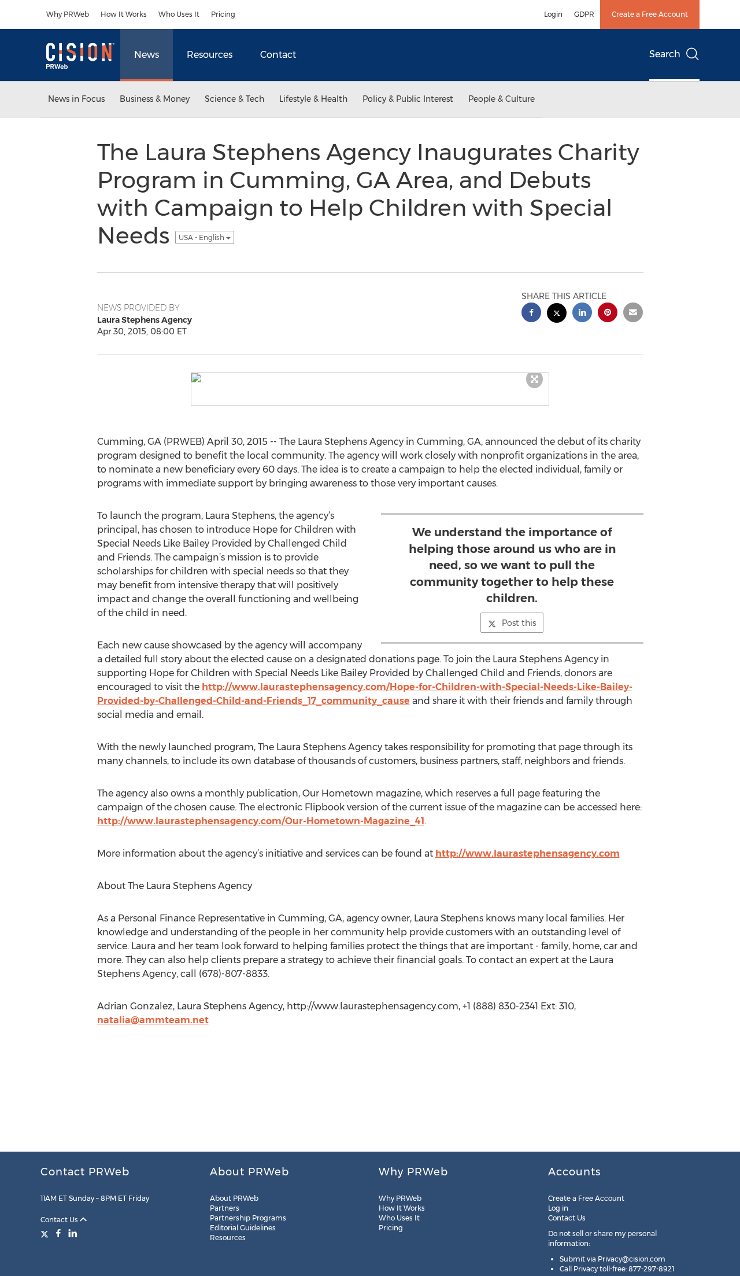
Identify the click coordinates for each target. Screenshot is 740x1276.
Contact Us (60, 1219)
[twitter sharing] (557, 314)
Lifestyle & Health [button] (313, 99)
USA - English (202, 237)
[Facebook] (58, 1233)
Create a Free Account (650, 14)
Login (553, 14)
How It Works (124, 14)
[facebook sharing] (531, 314)
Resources (209, 54)
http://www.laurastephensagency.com (527, 853)
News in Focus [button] (76, 99)
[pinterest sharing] (607, 314)
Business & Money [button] (155, 99)
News (146, 54)
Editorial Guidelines (243, 1227)
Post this (519, 623)
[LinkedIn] (72, 1233)
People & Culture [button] (501, 99)
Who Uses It (178, 14)
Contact (278, 54)
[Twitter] (45, 1233)
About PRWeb (234, 1198)
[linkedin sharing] (582, 314)
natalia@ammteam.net (153, 1020)
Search (664, 54)
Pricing (223, 14)
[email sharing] (633, 314)
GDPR (584, 14)
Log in (558, 1208)
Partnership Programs (248, 1218)
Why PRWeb (67, 14)
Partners (224, 1208)
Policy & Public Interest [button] (407, 99)
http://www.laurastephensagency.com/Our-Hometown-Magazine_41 (260, 821)
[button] (370, 377)
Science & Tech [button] (234, 99)
